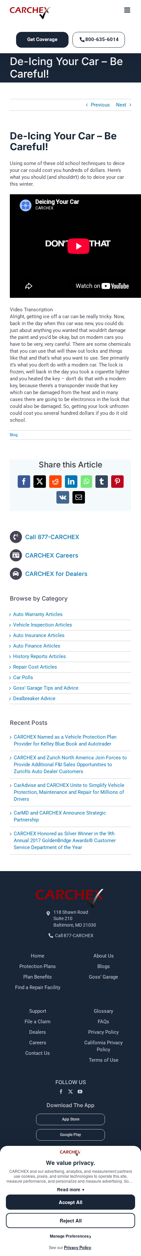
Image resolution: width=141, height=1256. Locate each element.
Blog (14, 435)
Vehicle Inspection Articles (42, 625)
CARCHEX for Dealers (56, 573)
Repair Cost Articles (35, 667)
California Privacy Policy (103, 1046)
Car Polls (23, 677)
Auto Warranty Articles (38, 614)
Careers (37, 1043)
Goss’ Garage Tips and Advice (45, 688)
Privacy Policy (103, 1032)
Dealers (37, 1032)
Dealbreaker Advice (34, 698)
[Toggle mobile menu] (127, 10)
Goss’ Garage (103, 977)
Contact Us (37, 1053)
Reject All (71, 1220)
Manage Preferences (69, 1236)
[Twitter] (70, 1091)
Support (37, 1011)
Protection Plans (37, 966)
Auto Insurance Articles (39, 635)
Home (37, 956)
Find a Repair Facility (37, 987)
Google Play (70, 1134)
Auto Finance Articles (36, 646)
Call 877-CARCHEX (52, 536)
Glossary (103, 1011)
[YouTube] (80, 1091)
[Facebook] (61, 1091)
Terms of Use (103, 1060)
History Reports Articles (39, 656)
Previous (100, 105)
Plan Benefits (37, 977)
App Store (70, 1119)
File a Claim (37, 1022)
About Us (103, 956)
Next (121, 105)
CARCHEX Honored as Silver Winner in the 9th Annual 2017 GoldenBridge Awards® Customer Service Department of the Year (65, 840)
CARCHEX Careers (51, 555)
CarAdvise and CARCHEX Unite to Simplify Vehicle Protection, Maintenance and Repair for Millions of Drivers (69, 792)
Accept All (70, 1202)
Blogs (103, 966)
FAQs (103, 1022)
